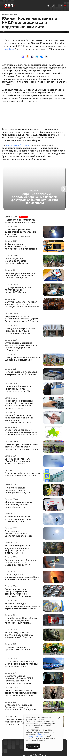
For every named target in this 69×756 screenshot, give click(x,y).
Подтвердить (33, 746)
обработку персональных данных (36, 735)
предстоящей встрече (18, 145)
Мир (3, 32)
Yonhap (9, 49)
